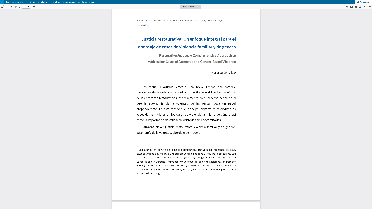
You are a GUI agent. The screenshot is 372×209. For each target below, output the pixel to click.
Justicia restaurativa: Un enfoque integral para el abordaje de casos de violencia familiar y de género (50, 2)
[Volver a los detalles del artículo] (2, 2)
